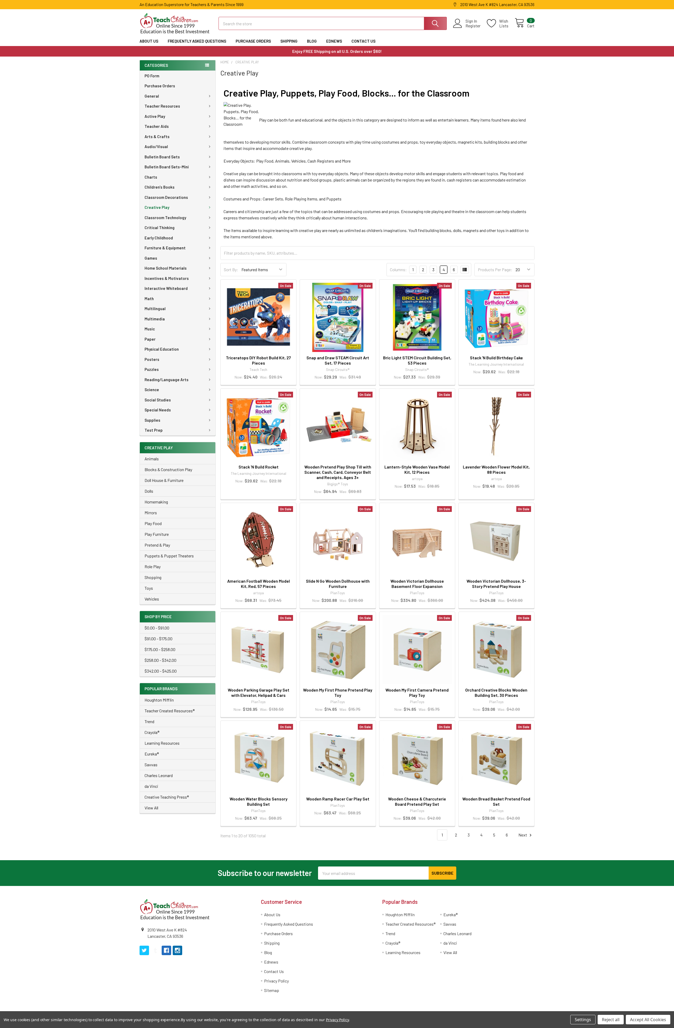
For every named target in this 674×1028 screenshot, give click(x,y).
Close (338, 538)
